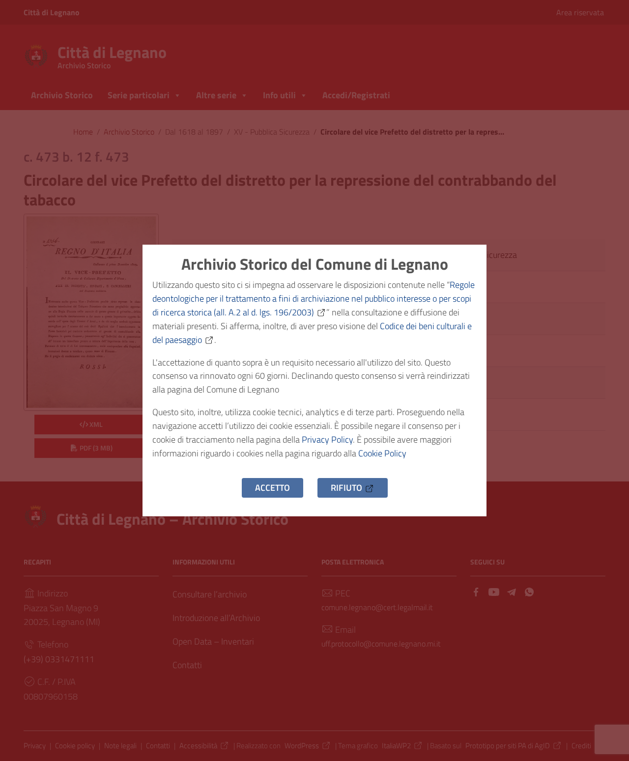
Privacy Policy (327, 439)
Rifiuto (346, 487)
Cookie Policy (382, 453)
